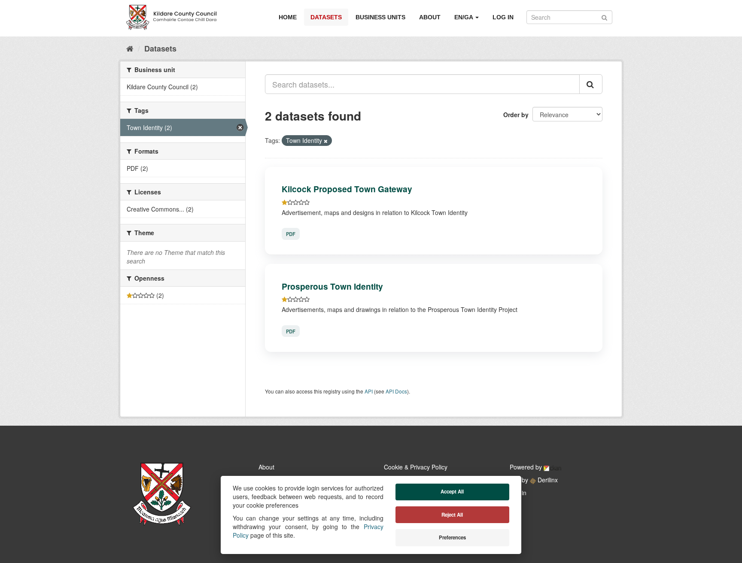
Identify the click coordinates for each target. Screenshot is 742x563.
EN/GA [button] (464, 17)
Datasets (326, 17)
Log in (503, 17)
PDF (290, 233)
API (369, 391)
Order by (516, 114)
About (430, 17)
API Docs (396, 391)
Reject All (452, 514)
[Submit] (604, 16)
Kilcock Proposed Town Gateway (347, 189)
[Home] (130, 48)
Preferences (452, 537)
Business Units (380, 17)
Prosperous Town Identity (332, 286)
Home (288, 17)
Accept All (452, 491)
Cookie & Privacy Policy (415, 467)
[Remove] (326, 140)
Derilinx (547, 479)
